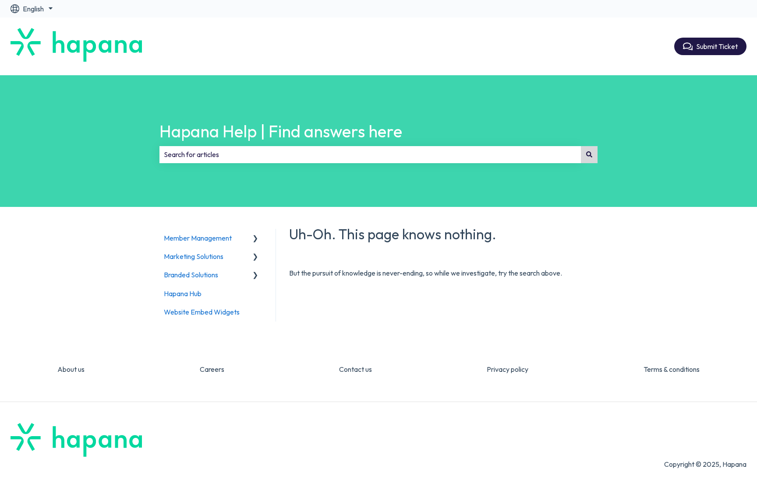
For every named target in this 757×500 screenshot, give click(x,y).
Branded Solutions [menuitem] (191, 274)
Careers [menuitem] (212, 369)
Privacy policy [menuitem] (507, 369)
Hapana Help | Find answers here (280, 131)
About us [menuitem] (71, 369)
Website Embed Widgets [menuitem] (202, 312)
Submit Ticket (717, 46)
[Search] (589, 154)
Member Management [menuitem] (198, 238)
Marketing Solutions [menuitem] (193, 256)
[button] (255, 239)
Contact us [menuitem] (355, 369)
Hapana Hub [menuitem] (183, 293)
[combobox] (370, 154)
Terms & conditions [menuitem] (672, 369)
